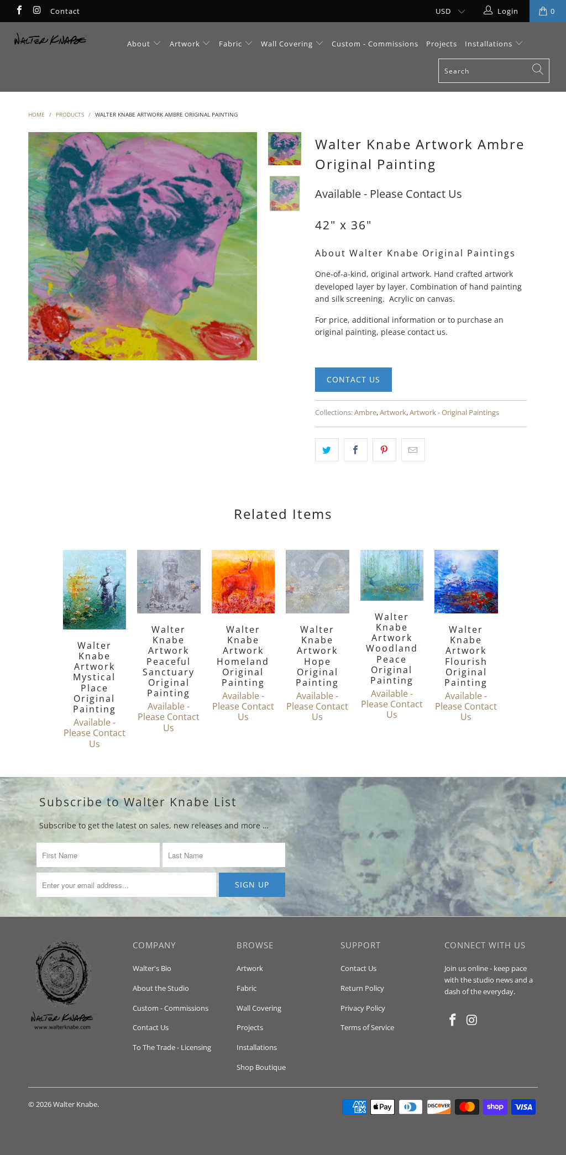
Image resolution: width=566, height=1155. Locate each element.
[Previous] (40, 246)
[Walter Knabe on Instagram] (36, 11)
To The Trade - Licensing (172, 1047)
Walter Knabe (75, 1104)
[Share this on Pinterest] (384, 449)
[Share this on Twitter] (327, 449)
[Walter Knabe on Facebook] (19, 11)
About (140, 44)
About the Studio (161, 988)
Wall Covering (287, 44)
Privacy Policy (362, 1008)
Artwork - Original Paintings (454, 412)
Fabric (230, 44)
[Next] (245, 246)
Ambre (365, 412)
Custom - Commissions (375, 44)
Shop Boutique (261, 1067)
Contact (65, 11)
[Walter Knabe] (51, 41)
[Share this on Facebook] (356, 449)
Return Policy (362, 988)
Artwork (185, 44)
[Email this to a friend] (413, 449)
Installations (490, 44)
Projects (441, 44)
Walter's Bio (152, 968)
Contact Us (353, 379)
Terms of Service (367, 1027)
